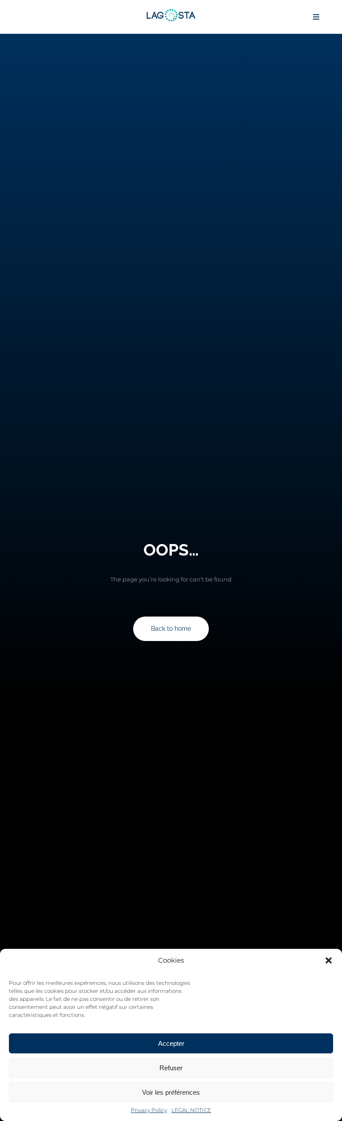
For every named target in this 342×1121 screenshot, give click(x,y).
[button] (328, 960)
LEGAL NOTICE (191, 1110)
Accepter (171, 1043)
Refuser (171, 1068)
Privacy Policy (149, 1110)
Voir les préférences (171, 1092)
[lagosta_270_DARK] (171, 11)
